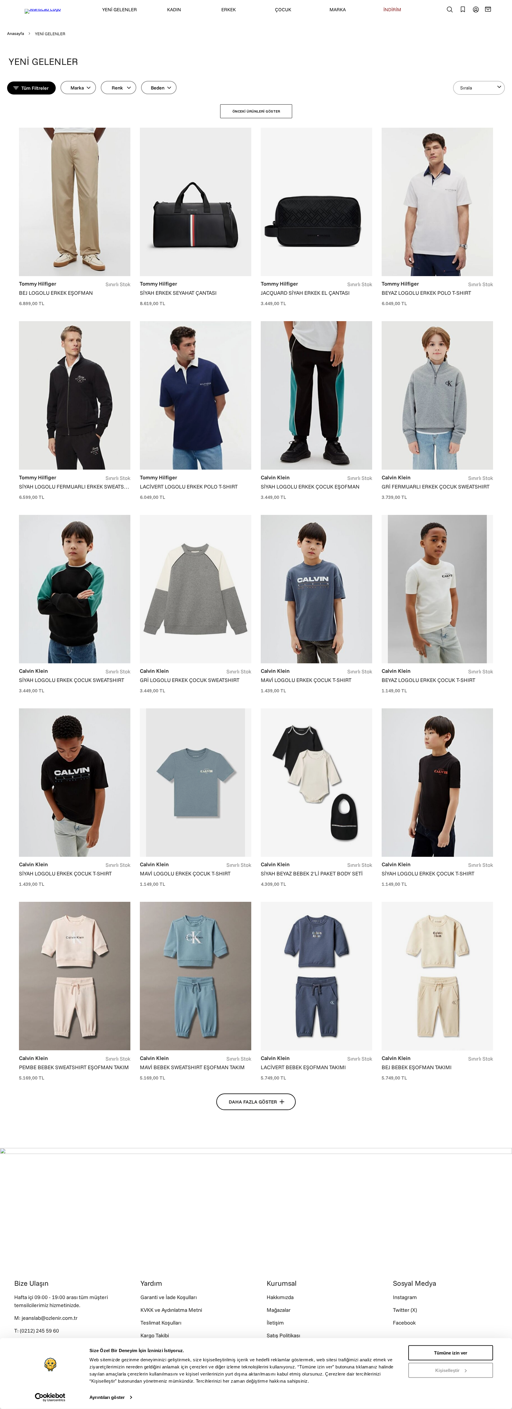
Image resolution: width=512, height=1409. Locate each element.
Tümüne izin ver (450, 1352)
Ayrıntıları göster (107, 1397)
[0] (488, 9)
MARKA (337, 9)
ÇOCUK (283, 9)
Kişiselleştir (447, 1370)
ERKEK (228, 9)
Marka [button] (77, 88)
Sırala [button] (466, 88)
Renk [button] (117, 88)
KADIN (174, 9)
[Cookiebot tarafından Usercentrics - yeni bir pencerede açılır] (50, 1397)
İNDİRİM (392, 9)
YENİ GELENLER (119, 9)
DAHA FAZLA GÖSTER (253, 1102)
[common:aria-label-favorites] (475, 9)
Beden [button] (157, 88)
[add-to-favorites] (125, 133)
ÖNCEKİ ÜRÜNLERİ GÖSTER (256, 111)
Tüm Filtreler (35, 88)
